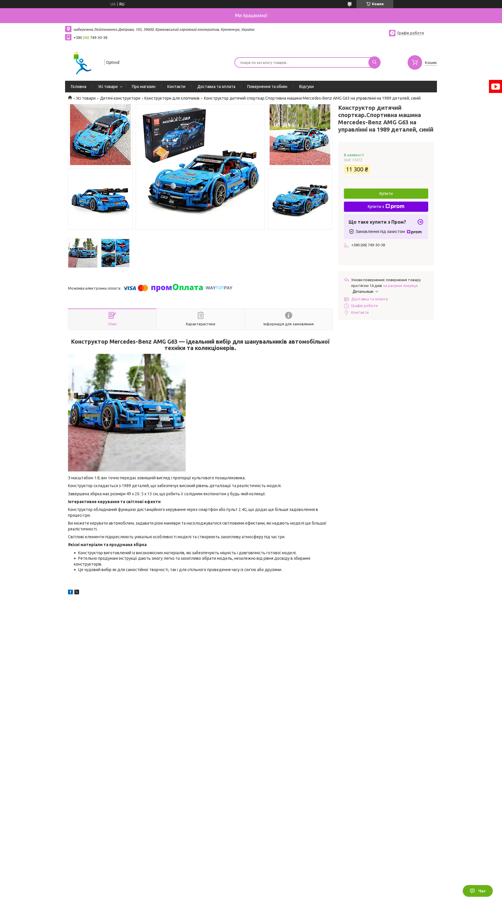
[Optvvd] (82, 61)
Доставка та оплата (216, 87)
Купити (386, 193)
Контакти (176, 87)
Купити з (376, 206)
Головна (78, 87)
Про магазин (143, 87)
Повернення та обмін (267, 87)
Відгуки (306, 87)
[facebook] (70, 593)
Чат (482, 891)
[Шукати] (374, 62)
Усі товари (108, 87)
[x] (76, 593)
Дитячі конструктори (120, 98)
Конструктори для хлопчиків (172, 98)
